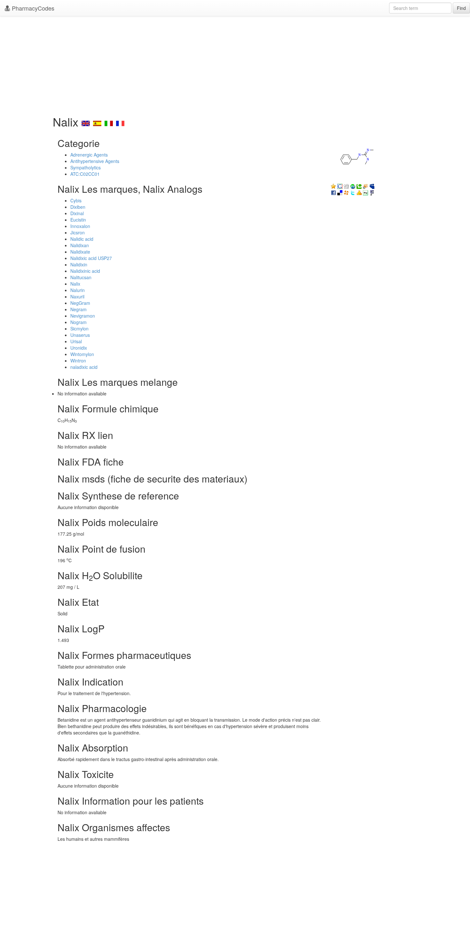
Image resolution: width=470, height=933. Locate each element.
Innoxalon (80, 226)
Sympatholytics (85, 167)
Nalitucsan (80, 277)
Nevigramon (82, 315)
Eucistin (78, 219)
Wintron (78, 360)
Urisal (76, 341)
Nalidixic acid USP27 (91, 258)
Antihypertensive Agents (94, 161)
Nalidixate (80, 251)
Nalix (75, 283)
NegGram (80, 303)
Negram (78, 309)
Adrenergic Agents (89, 154)
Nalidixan (79, 245)
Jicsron (77, 232)
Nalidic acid (81, 239)
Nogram (78, 322)
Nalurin (77, 290)
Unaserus (80, 335)
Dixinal (77, 213)
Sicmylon (79, 328)
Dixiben (77, 207)
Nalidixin (78, 264)
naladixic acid (84, 367)
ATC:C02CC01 (85, 174)
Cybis (76, 200)
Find (461, 8)
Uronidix (78, 348)
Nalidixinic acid (85, 271)
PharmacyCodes (32, 8)
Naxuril (77, 296)
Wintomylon (82, 354)
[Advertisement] (235, 64)
